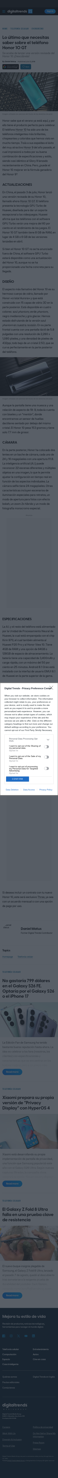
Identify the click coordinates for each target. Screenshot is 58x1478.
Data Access (29, 789)
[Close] (52, 688)
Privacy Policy (45, 789)
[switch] (46, 746)
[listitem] (29, 740)
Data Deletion (12, 789)
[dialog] (29, 739)
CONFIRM (17, 779)
